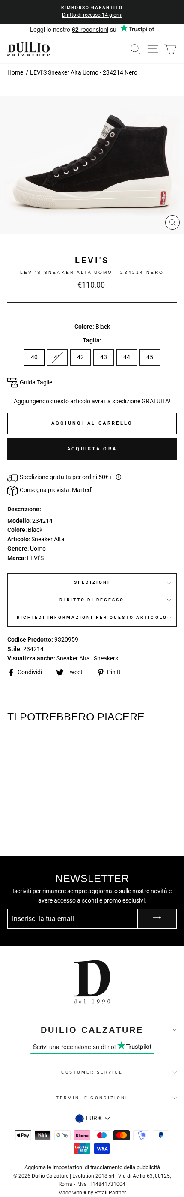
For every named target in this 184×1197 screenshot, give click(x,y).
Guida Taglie (36, 382)
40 (34, 357)
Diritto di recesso (91, 599)
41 (57, 357)
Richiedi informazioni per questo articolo (92, 617)
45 (149, 357)
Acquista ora (92, 449)
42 (80, 357)
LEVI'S (92, 260)
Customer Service (92, 1072)
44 (126, 357)
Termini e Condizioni (92, 1097)
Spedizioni (92, 582)
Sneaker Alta (73, 658)
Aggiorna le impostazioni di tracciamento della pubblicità (92, 1167)
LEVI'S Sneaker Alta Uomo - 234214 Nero (83, 72)
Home (15, 72)
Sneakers (106, 658)
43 (103, 357)
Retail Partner (110, 1193)
